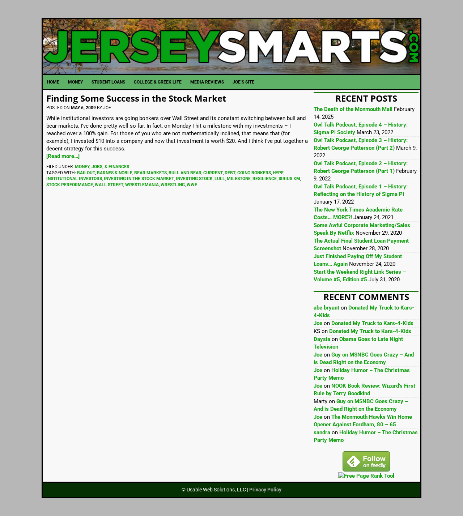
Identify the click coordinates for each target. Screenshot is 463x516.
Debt (230, 172)
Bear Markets (150, 172)
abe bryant (326, 307)
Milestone (239, 178)
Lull (219, 178)
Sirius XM (289, 178)
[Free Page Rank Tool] (366, 476)
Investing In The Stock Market (139, 178)
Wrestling (173, 184)
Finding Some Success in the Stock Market (136, 98)
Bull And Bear (185, 172)
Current (213, 172)
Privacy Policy (265, 489)
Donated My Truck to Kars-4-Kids (372, 323)
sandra (322, 432)
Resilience (264, 178)
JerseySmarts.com (231, 46)
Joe (318, 323)
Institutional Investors (74, 178)
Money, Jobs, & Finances (102, 166)
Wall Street (109, 184)
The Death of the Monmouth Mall (353, 109)
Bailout (86, 172)
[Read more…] (63, 156)
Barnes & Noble (114, 172)
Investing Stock (194, 178)
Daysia (322, 339)
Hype (278, 172)
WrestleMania (142, 184)
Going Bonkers (254, 172)
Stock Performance (69, 184)
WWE (192, 184)
